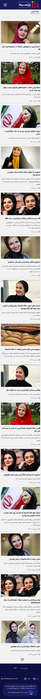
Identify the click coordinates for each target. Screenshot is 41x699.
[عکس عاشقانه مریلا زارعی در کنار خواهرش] (20, 632)
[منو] (5, 5)
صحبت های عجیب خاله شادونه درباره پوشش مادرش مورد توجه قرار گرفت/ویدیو (21, 307)
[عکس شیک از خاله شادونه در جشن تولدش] (20, 544)
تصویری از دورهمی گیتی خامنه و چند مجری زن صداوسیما (23, 173)
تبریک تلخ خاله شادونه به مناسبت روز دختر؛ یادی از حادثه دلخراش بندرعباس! (22, 514)
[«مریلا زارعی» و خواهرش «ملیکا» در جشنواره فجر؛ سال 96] (20, 32)
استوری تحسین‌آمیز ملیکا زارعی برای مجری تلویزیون (22, 474)
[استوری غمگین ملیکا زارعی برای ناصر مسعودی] (20, 247)
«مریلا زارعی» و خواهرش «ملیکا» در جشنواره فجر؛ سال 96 (21, 48)
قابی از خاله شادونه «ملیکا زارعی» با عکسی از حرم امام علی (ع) (21, 430)
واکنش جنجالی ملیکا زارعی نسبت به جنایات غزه (23, 390)
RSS (15, 668)
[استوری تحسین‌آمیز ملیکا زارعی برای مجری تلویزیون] (20, 460)
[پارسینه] (27, 5)
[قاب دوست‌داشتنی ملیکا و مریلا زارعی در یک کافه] (20, 204)
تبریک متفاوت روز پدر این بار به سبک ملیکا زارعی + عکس (22, 132)
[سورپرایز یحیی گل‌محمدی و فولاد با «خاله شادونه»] (20, 335)
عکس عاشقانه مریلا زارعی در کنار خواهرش (25, 646)
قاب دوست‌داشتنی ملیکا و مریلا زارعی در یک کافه (22, 218)
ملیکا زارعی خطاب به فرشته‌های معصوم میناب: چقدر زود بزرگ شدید (21, 89)
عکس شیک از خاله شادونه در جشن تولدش (24, 559)
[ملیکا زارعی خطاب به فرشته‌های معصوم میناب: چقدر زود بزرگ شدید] (20, 73)
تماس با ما (23, 668)
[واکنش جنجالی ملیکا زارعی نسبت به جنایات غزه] (20, 375)
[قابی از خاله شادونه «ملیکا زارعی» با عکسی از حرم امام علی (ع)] (20, 414)
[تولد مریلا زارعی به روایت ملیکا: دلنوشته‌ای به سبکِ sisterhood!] (20, 585)
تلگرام (29, 679)
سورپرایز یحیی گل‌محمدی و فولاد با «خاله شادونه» (22, 349)
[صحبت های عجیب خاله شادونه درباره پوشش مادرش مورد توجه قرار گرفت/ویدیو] (20, 291)
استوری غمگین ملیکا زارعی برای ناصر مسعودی (24, 262)
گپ (37, 679)
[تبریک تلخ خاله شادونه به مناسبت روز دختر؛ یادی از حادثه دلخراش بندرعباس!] (20, 498)
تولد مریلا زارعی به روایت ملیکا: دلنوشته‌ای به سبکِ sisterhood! (22, 601)
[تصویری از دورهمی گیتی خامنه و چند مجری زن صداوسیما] (20, 157)
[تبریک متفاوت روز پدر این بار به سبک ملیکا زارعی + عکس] (20, 116)
